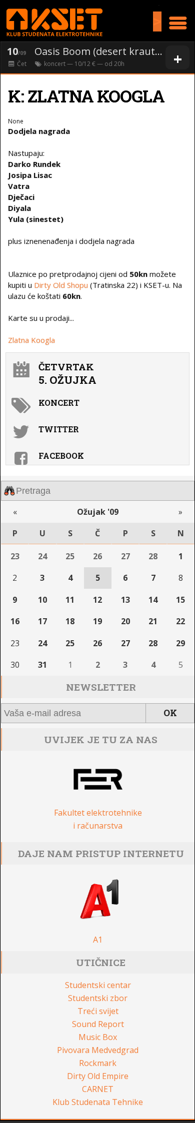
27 (125, 556)
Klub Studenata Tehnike (97, 1102)
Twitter (58, 429)
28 (153, 556)
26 (97, 556)
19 (97, 621)
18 (70, 621)
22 (180, 621)
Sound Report (98, 1024)
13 (125, 599)
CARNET (98, 1089)
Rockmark (97, 1063)
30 (15, 664)
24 (42, 556)
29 (180, 643)
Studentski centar (98, 985)
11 (70, 599)
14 (153, 599)
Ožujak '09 (97, 511)
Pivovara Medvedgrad (97, 1050)
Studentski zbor (98, 998)
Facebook (61, 455)
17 (42, 621)
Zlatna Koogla (31, 340)
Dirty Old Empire (97, 1076)
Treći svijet (98, 1011)
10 (42, 599)
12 (97, 599)
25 (70, 556)
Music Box (97, 1037)
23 (15, 556)
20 (125, 621)
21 (153, 621)
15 (180, 599)
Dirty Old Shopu (60, 285)
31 (42, 664)
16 (15, 621)
